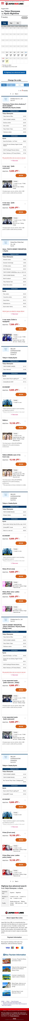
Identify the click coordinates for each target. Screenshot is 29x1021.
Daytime (12, 892)
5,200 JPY (7, 61)
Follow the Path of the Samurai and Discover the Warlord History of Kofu (19, 968)
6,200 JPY (7, 55)
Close (14, 1018)
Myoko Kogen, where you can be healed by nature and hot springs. (19, 984)
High (19, 85)
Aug (4, 23)
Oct (18, 23)
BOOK (21, 175)
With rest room (19, 903)
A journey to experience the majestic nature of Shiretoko (18, 976)
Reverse (25, 17)
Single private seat (14, 901)
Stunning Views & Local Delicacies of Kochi (17, 992)
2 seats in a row (14, 896)
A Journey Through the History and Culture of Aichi (19, 959)
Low (11, 85)
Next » (17, 94)
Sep (11, 23)
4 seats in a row (18, 898)
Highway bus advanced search (15, 72)
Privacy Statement (14, 1016)
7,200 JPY (26, 55)
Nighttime (18, 892)
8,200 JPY (22, 55)
